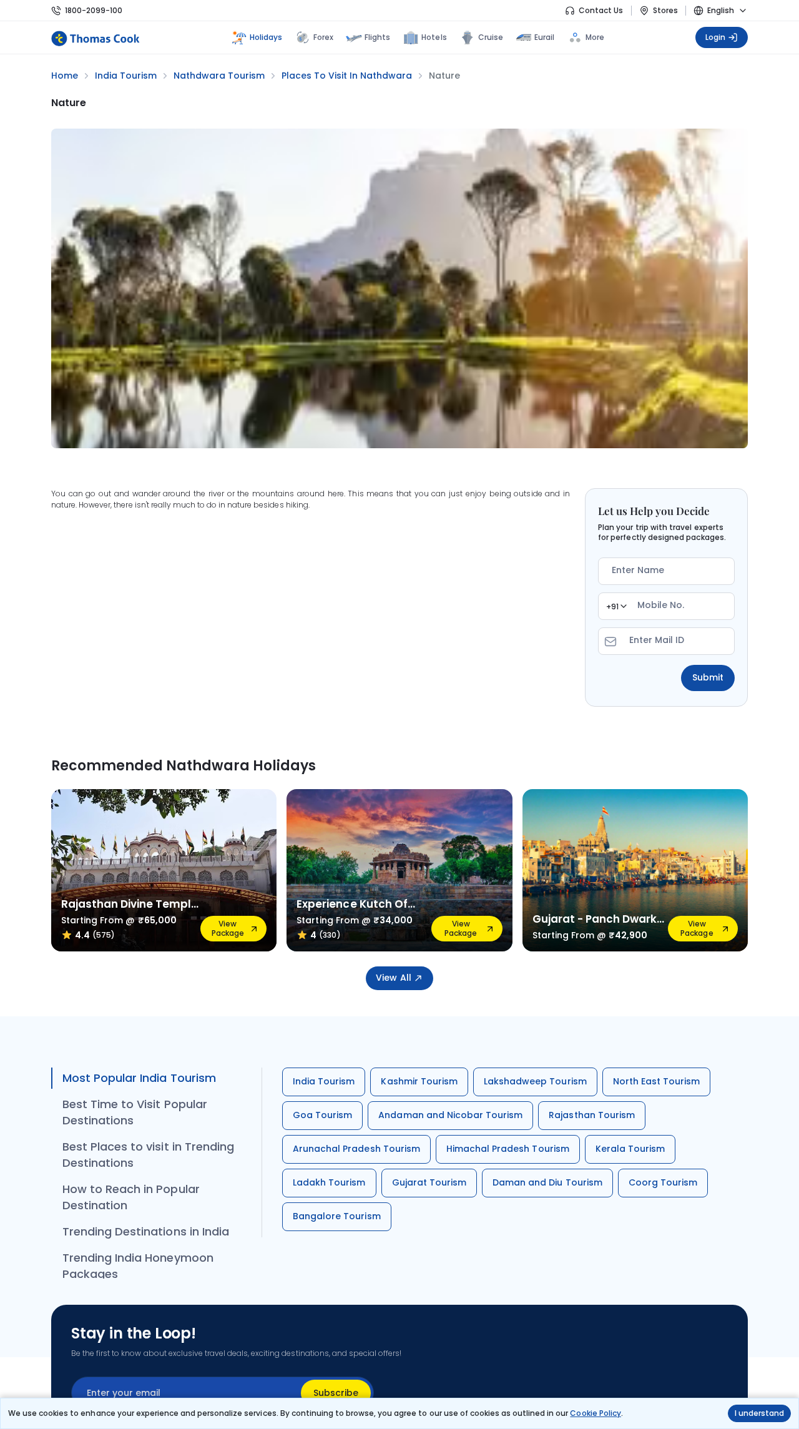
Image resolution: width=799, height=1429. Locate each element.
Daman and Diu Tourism (547, 1182)
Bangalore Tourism (337, 1216)
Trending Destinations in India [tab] (145, 1231)
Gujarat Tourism (429, 1182)
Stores (665, 10)
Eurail (544, 37)
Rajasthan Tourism (592, 1115)
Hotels (433, 37)
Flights (377, 37)
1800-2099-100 (93, 10)
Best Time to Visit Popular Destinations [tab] (134, 1112)
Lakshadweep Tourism (535, 1081)
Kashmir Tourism (419, 1081)
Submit (707, 677)
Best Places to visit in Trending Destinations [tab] (148, 1155)
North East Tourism (656, 1081)
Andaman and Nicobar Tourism (450, 1115)
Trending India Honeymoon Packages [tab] (137, 1266)
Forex (323, 37)
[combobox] (616, 606)
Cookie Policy (595, 1413)
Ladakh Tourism (329, 1182)
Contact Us (601, 10)
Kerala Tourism (630, 1148)
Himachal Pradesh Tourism (507, 1148)
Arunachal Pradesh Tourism (356, 1148)
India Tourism (324, 1081)
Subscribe (335, 1393)
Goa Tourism (322, 1115)
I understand (759, 1413)
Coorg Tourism (663, 1182)
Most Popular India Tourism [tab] (139, 1078)
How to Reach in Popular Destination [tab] (131, 1197)
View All (393, 977)
